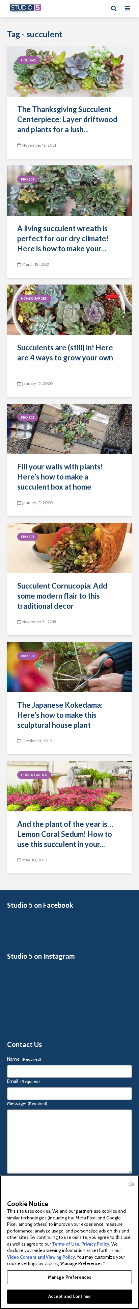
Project (27, 179)
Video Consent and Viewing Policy (41, 1257)
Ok (131, 1183)
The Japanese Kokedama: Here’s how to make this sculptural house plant (60, 714)
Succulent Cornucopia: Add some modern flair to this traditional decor (62, 595)
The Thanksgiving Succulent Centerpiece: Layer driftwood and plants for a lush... (67, 119)
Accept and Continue (69, 1296)
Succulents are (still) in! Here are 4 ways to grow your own (65, 352)
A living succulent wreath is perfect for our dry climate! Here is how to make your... (63, 238)
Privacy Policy (95, 1244)
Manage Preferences (69, 1277)
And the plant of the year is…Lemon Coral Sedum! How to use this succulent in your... (65, 834)
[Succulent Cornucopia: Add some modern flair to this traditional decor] (69, 547)
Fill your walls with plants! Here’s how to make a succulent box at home (60, 476)
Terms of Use (65, 1244)
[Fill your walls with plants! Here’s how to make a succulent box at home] (69, 428)
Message (27, 1103)
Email (23, 1081)
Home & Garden (34, 298)
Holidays (28, 60)
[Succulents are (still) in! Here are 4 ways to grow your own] (69, 309)
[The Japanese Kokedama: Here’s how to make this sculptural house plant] (69, 666)
